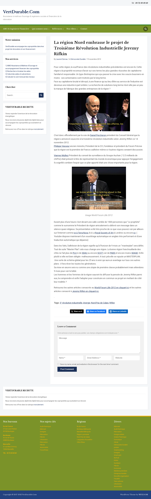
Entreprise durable (120, 473)
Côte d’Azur (81, 442)
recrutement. (39, 129)
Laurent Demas (62, 59)
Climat (116, 442)
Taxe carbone (118, 481)
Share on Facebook (97, 311)
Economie (117, 468)
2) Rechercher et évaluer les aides (18, 71)
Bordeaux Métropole (84, 429)
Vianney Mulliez (61, 155)
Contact (83, 29)
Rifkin (112, 303)
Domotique (118, 439)
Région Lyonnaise (83, 434)
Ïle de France (81, 426)
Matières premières (120, 471)
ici (134, 233)
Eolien (116, 460)
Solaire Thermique (120, 437)
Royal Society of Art (104, 233)
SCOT (100, 253)
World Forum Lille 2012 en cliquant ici (111, 287)
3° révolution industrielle (71, 303)
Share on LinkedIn (119, 311)
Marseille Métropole (83, 432)
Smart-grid (117, 455)
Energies (43, 432)
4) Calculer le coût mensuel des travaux (20, 77)
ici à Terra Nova (81, 233)
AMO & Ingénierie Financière (16, 29)
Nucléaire (117, 463)
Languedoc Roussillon (84, 439)
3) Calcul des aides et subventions (18, 74)
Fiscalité (117, 479)
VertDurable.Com (21, 11)
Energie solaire (119, 434)
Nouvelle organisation (121, 476)
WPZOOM (143, 495)
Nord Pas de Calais (100, 303)
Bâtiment (43, 429)
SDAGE (134, 253)
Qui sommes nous (40, 29)
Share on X (78, 311)
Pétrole (42, 437)
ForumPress (44, 450)
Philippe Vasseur (62, 146)
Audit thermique (45, 426)
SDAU (85, 253)
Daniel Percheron (98, 135)
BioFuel (116, 458)
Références (57, 29)
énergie (86, 303)
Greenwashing (119, 450)
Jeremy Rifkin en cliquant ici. (85, 291)
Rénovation (44, 434)
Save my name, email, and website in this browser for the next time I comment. (89, 364)
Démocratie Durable (78, 59)
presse (116, 447)
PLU (75, 253)
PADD (113, 253)
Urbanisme (43, 439)
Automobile (44, 447)
